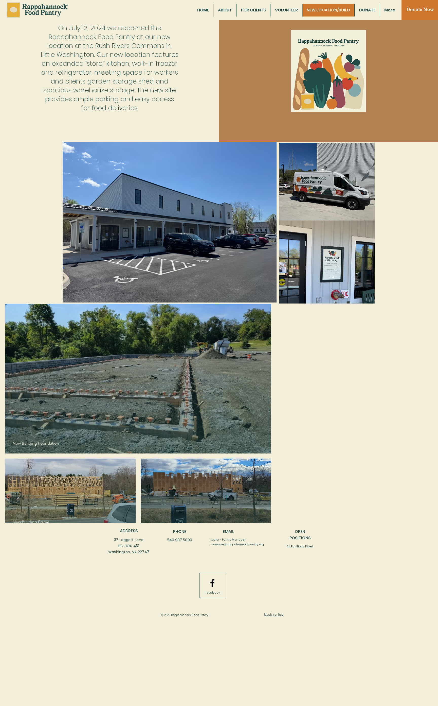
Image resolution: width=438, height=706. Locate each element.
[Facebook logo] (212, 583)
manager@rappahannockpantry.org (237, 544)
